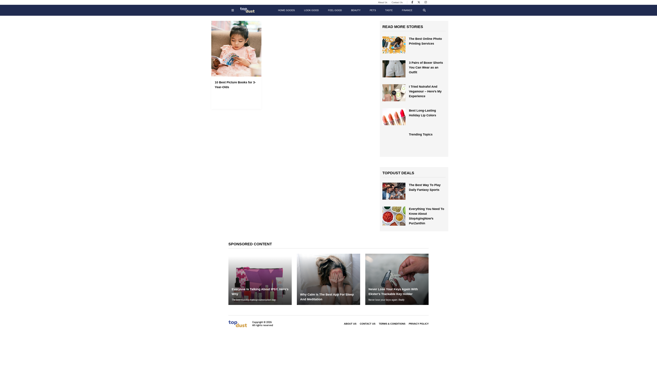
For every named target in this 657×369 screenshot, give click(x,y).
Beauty (355, 10)
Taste (389, 10)
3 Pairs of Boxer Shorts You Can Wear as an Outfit (426, 67)
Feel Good (335, 10)
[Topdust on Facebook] (412, 2)
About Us (382, 2)
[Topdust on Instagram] (425, 2)
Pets (373, 10)
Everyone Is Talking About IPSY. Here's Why (260, 292)
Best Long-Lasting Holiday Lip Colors (422, 113)
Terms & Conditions (392, 323)
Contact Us (397, 2)
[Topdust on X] (418, 2)
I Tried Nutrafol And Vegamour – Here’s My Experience (425, 91)
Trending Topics (421, 134)
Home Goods (286, 10)
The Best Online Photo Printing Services (425, 41)
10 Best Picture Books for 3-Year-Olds (235, 85)
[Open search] (424, 10)
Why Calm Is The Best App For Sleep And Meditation (327, 297)
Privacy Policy (419, 323)
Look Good (311, 10)
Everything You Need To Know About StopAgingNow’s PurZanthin (426, 216)
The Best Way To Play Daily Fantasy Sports (425, 187)
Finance (407, 10)
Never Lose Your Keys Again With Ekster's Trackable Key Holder (393, 292)
